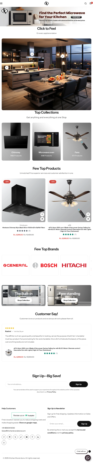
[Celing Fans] (77, 142)
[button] (45, 23)
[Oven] (46, 142)
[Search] (85, 3)
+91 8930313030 (8, 428)
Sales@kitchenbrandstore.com (14, 431)
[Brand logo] (15, 265)
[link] (6, 67)
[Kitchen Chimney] (16, 142)
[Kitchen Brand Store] (46, 3)
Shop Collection (23, 300)
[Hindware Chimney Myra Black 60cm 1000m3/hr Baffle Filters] (23, 200)
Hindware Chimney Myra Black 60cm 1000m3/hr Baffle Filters (23, 227)
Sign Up (79, 384)
